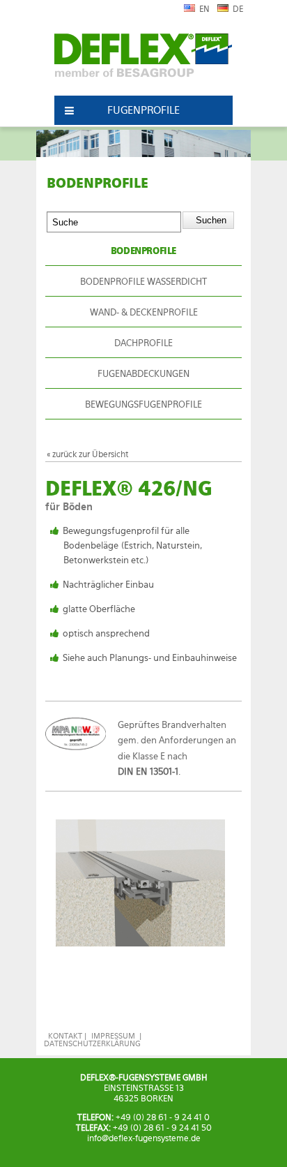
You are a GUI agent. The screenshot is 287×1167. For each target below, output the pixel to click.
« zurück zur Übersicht (87, 454)
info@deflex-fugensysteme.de (144, 1138)
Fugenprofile (143, 110)
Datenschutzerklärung (92, 1043)
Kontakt (65, 1036)
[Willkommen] (143, 61)
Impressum (113, 1036)
